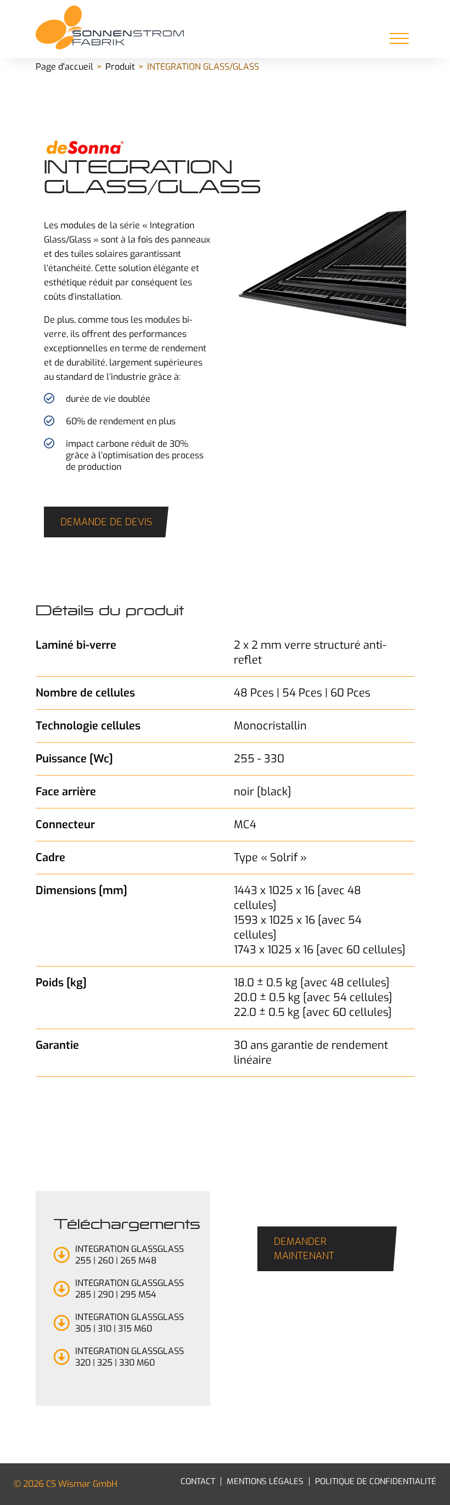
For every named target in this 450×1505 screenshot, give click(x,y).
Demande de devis (106, 522)
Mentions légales (265, 1481)
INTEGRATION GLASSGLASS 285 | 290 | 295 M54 (129, 1288)
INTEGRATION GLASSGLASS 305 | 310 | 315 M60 (129, 1322)
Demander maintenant (304, 1248)
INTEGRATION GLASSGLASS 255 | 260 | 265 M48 (129, 1254)
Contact (198, 1481)
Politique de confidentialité (375, 1481)
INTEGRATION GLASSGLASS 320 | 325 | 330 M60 (129, 1356)
